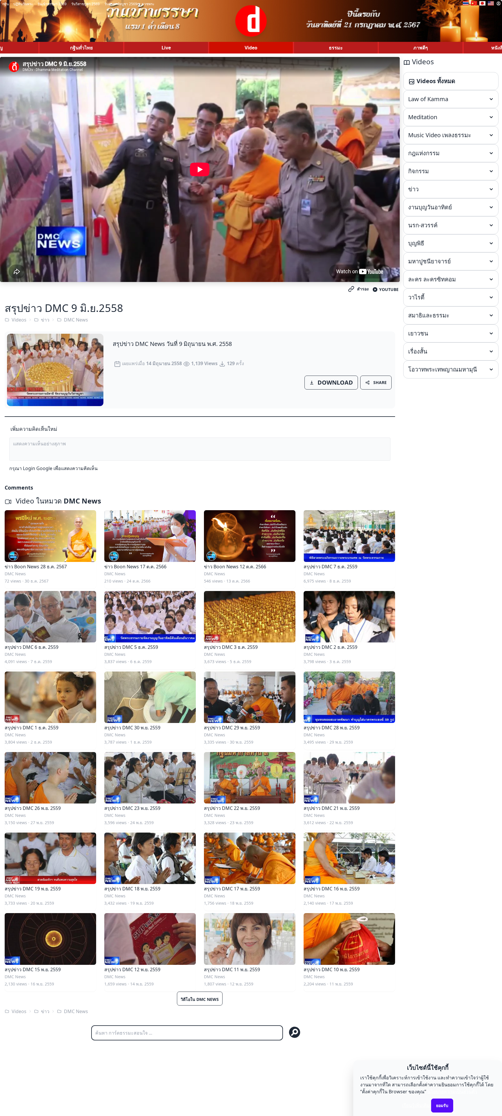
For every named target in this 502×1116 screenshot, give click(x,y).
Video (251, 47)
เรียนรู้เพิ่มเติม (416, 1105)
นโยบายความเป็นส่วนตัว (452, 1091)
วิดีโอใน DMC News (200, 999)
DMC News (76, 320)
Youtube (389, 289)
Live (166, 47)
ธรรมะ (336, 47)
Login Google (37, 468)
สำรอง (363, 289)
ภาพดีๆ (420, 47)
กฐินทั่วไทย (81, 47)
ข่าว (45, 320)
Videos (19, 320)
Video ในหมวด (57, 501)
